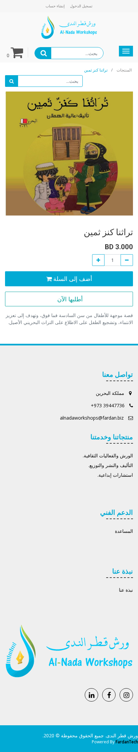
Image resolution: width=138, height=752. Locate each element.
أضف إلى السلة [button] (72, 279)
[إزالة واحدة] (127, 260)
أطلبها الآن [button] (69, 299)
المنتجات (124, 70)
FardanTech (127, 742)
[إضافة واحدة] (98, 260)
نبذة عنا (126, 590)
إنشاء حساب (55, 5)
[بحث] (11, 81)
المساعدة (124, 531)
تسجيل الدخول (81, 5)
